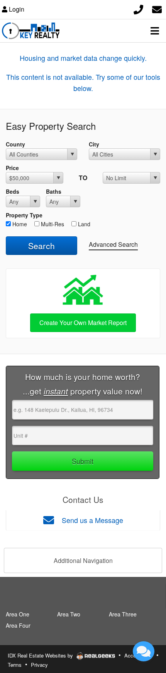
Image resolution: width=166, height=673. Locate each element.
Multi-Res (51, 224)
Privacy (39, 664)
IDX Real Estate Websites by (41, 655)
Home (19, 224)
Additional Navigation (83, 560)
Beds (12, 191)
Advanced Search (113, 244)
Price (12, 168)
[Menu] (155, 30)
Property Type (24, 215)
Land (83, 224)
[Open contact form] (157, 8)
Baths (53, 191)
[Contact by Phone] (138, 8)
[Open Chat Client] (143, 651)
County (15, 144)
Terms (15, 664)
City (94, 144)
